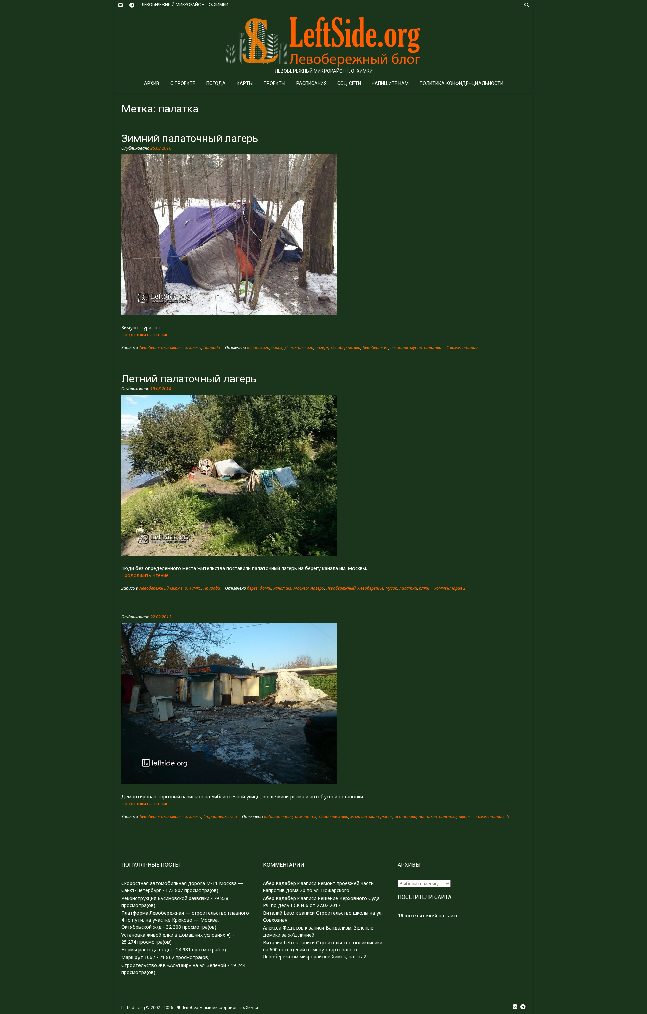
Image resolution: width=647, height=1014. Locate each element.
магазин (358, 816)
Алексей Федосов (283, 927)
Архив (151, 83)
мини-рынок (381, 816)
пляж (424, 588)
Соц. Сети (349, 83)
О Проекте (182, 83)
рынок (465, 816)
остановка (406, 816)
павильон (428, 816)
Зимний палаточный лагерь (189, 138)
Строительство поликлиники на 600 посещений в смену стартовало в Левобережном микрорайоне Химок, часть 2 (322, 949)
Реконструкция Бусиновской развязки (165, 898)
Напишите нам (390, 83)
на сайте (428, 915)
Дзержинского (299, 347)
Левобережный (345, 347)
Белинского (258, 347)
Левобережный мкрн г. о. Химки (170, 347)
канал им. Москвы (291, 588)
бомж (277, 347)
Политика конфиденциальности (461, 83)
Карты (245, 83)
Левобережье (375, 347)
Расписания (311, 83)
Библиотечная (278, 816)
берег (252, 588)
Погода (216, 83)
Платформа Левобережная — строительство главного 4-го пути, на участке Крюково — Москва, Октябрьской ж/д (185, 920)
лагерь (322, 347)
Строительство (220, 816)
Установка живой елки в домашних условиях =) (176, 935)
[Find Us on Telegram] (131, 5)
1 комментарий (462, 347)
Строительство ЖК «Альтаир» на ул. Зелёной (173, 965)
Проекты (274, 83)
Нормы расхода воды (146, 949)
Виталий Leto (278, 913)
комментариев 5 (492, 816)
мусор (416, 347)
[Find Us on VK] (120, 5)
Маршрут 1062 (138, 957)
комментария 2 (449, 588)
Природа (211, 347)
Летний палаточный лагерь (188, 378)
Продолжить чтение (148, 334)
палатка (432, 347)
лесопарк (399, 347)
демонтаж (306, 816)
